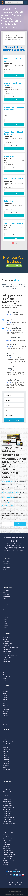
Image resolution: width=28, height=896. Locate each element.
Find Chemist (6, 846)
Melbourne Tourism (7, 805)
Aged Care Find (6, 844)
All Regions (5, 635)
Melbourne (5, 691)
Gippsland (5, 673)
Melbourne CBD (7, 734)
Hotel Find (5, 864)
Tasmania (5, 659)
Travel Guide (6, 862)
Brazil (5, 609)
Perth (4, 693)
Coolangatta (6, 763)
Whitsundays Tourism (8, 817)
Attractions (6, 786)
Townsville (5, 715)
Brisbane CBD (6, 749)
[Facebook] (20, 874)
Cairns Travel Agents (8, 856)
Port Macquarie (6, 719)
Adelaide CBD (6, 743)
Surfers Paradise (7, 736)
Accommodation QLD (8, 829)
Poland (5, 615)
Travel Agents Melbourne (9, 858)
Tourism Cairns (6, 815)
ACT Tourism (6, 797)
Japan (5, 621)
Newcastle (5, 705)
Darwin (4, 703)
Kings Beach (6, 759)
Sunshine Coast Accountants (10, 788)
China (14, 884)
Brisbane (5, 697)
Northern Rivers (7, 651)
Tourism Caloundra (7, 811)
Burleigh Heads (6, 769)
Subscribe (6, 581)
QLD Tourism (6, 825)
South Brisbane (6, 761)
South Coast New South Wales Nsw (11, 655)
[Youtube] (23, 874)
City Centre (6, 765)
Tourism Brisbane (7, 813)
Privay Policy (7, 582)
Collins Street (6, 757)
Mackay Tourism (7, 809)
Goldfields (5, 678)
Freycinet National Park (8, 777)
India (5, 611)
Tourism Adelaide (7, 821)
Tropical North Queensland (9, 667)
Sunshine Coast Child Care (9, 833)
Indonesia (6, 623)
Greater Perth (6, 663)
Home (3, 27)
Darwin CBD (6, 747)
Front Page (6, 579)
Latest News (7, 567)
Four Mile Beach (7, 773)
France (5, 600)
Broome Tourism (7, 799)
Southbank (5, 739)
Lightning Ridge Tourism (9, 807)
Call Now (14, 72)
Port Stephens (6, 665)
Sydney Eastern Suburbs (9, 737)
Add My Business (14, 265)
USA (17, 882)
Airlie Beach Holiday (8, 840)
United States (7, 594)
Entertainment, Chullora (12, 27)
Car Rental (5, 842)
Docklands (5, 767)
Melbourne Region (7, 643)
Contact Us (6, 575)
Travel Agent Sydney (8, 852)
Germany (6, 604)
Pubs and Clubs (6, 848)
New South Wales (7, 637)
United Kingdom (7, 608)
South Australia (6, 653)
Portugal (6, 617)
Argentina (6, 627)
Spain (5, 602)
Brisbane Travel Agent (8, 860)
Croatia (5, 606)
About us (6, 577)
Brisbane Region (7, 661)
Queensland (6, 641)
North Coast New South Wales (10, 647)
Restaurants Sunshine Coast (10, 850)
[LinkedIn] (14, 874)
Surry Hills (5, 775)
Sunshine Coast (7, 657)
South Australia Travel (8, 790)
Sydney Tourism (7, 793)
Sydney (5, 689)
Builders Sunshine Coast (9, 784)
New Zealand (7, 596)
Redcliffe (5, 713)
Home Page (6, 561)
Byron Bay (5, 711)
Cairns (4, 707)
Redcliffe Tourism (7, 801)
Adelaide (5, 699)
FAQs (5, 569)
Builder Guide (6, 831)
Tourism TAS (6, 795)
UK (13, 882)
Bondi (4, 753)
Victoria (5, 639)
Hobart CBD (6, 751)
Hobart (4, 721)
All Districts (6, 732)
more (16, 243)
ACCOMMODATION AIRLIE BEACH (14, 539)
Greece (5, 613)
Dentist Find (6, 834)
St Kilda (5, 755)
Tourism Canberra (7, 827)
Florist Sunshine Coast (8, 838)
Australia (6, 592)
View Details (14, 75)
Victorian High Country (8, 669)
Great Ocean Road (7, 680)
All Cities (5, 687)
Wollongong (6, 709)
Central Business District (9, 741)
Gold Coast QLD (7, 791)
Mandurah (5, 717)
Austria (5, 619)
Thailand (6, 625)
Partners (6, 565)
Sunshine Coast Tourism (9, 819)
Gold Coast (5, 695)
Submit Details (14, 420)
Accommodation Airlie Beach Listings (14, 894)
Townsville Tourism (7, 803)
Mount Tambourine (7, 723)
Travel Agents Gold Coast (9, 854)
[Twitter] (17, 874)
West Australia (6, 649)
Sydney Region (6, 645)
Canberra (5, 701)
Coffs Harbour (6, 725)
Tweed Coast (6, 674)
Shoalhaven (6, 671)
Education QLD (6, 836)
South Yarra (6, 771)
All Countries (7, 590)
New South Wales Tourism (9, 823)
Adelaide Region (7, 676)
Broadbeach (6, 745)
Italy (5, 598)
